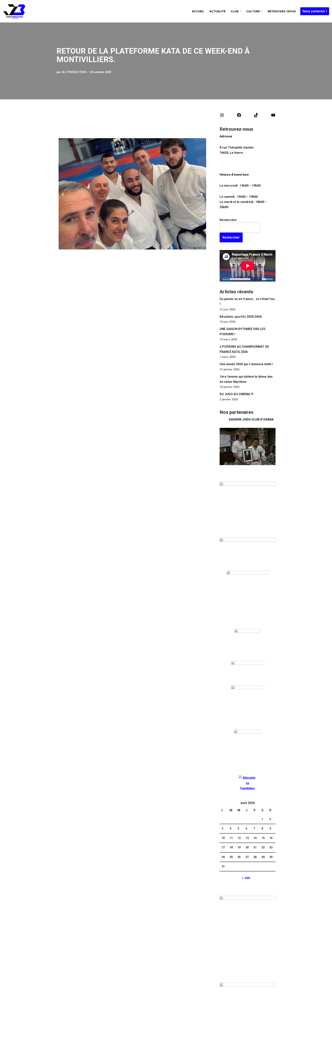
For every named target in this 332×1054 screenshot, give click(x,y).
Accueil (198, 11)
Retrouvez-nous (282, 11)
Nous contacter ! (315, 11)
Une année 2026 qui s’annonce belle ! (246, 364)
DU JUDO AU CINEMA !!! (236, 394)
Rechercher (228, 220)
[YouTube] (273, 116)
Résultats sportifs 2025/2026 (241, 316)
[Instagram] (222, 116)
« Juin (246, 878)
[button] (240, 11)
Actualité (217, 11)
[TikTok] (256, 116)
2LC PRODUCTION (74, 72)
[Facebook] (239, 116)
